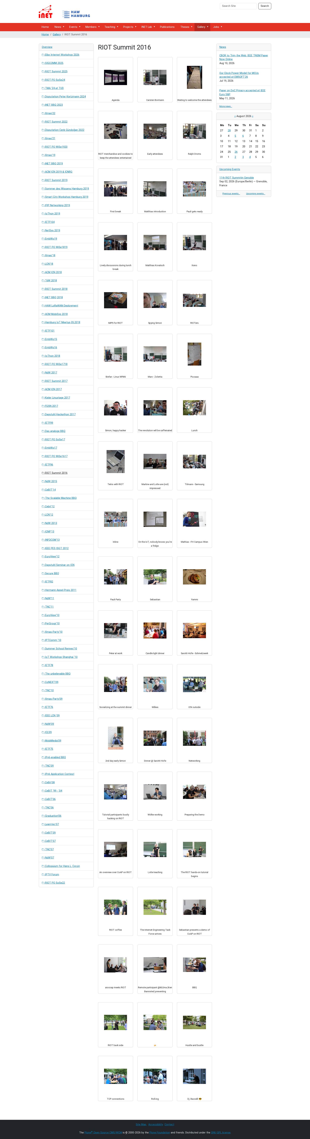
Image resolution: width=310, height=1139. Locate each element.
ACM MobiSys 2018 (56, 314)
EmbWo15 (50, 339)
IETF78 (48, 665)
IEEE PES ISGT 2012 (56, 548)
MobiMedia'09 (52, 740)
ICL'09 (48, 732)
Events (73, 27)
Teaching (109, 27)
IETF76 (48, 707)
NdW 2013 (50, 523)
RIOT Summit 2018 (55, 289)
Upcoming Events (229, 169)
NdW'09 (49, 724)
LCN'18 (48, 263)
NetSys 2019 (52, 230)
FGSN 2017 (51, 406)
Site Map (141, 1124)
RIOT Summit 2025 (55, 71)
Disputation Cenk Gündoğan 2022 (64, 130)
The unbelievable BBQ (57, 673)
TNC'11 (49, 606)
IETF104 (49, 222)
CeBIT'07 (50, 841)
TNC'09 (49, 765)
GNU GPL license (221, 1132)
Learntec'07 (51, 824)
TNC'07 (49, 849)
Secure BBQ (51, 573)
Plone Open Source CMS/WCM (103, 1132)
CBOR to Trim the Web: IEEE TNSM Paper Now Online (243, 57)
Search (265, 6)
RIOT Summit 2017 (55, 381)
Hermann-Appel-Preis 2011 (60, 590)
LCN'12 (48, 514)
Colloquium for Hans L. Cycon (62, 866)
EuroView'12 (51, 556)
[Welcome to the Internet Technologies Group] (67, 11)
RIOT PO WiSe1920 (55, 146)
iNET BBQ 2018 (53, 297)
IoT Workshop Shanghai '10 (61, 657)
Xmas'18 (49, 255)
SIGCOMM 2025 (53, 63)
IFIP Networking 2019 (57, 205)
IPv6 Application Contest (59, 774)
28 (229, 130)
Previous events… (231, 193)
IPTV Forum (51, 874)
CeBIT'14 (50, 489)
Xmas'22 (49, 113)
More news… (225, 106)
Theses (184, 27)
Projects (128, 27)
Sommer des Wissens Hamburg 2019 (66, 188)
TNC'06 (49, 807)
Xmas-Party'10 (53, 631)
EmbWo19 (50, 238)
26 (236, 151)
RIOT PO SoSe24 (54, 79)
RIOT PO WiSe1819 (55, 247)
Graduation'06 (52, 815)
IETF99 (48, 422)
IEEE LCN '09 (52, 715)
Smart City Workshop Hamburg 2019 (66, 196)
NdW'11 (49, 598)
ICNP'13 (49, 531)
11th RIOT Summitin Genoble (236, 177)
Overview (47, 47)
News (58, 27)
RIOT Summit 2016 (55, 472)
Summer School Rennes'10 (60, 648)
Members (91, 27)
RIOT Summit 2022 (55, 121)
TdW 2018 (50, 280)
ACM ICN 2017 (53, 389)
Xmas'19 (49, 155)
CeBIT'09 (50, 832)
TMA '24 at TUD (54, 88)
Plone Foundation (159, 1132)
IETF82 (48, 581)
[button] (64, 27)
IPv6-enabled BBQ (55, 757)
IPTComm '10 (52, 640)
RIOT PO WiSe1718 (55, 364)
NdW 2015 (50, 481)
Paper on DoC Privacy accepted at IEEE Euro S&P (242, 92)
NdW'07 (49, 857)
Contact (169, 1124)
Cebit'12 (49, 506)
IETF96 (48, 464)
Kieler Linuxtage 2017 (57, 397)
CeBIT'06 (50, 799)
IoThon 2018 (52, 355)
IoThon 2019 (52, 213)
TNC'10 (49, 690)
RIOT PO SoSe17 (54, 439)
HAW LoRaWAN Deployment (61, 305)
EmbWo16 (50, 347)
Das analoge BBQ (54, 431)
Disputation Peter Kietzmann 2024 (65, 96)
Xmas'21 (49, 138)
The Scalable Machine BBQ (60, 498)
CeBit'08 (49, 782)
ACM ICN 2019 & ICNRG (58, 171)
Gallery (201, 27)
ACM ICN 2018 (53, 272)
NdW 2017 (50, 372)
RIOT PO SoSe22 (54, 882)
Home (45, 27)
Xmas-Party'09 (53, 698)
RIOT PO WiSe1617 (55, 456)
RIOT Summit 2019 (55, 180)
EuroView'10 (51, 615)
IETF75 (48, 748)
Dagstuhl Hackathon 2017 (60, 414)
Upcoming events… (255, 193)
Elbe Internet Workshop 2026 (61, 54)
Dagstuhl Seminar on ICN (59, 565)
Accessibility (155, 1124)
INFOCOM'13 (52, 539)
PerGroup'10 (52, 623)
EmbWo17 (50, 447)
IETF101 (49, 330)
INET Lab (146, 27)
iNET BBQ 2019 (53, 163)
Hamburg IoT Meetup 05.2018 (62, 322)
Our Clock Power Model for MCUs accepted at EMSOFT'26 (239, 75)
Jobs (216, 27)
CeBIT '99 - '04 (53, 790)
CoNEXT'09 (51, 682)
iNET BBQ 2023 (53, 104)
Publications (167, 27)
